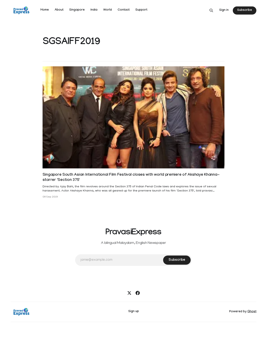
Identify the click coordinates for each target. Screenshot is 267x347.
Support (141, 10)
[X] (129, 293)
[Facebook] (138, 293)
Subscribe (244, 10)
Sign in (224, 10)
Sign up (133, 312)
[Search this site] (211, 10)
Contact (124, 10)
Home (44, 10)
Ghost (251, 312)
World (107, 10)
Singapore (77, 10)
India (94, 10)
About (59, 10)
